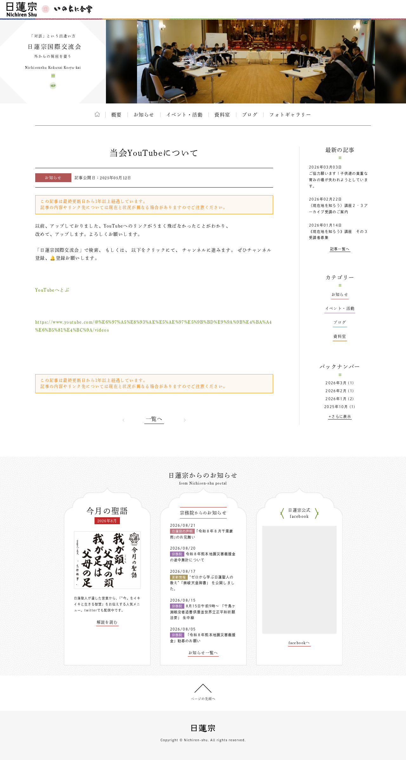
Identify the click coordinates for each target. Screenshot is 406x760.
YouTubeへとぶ (52, 290)
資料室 (222, 114)
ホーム (97, 114)
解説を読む (107, 622)
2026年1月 (336, 398)
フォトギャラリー (290, 114)
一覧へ (154, 418)
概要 (116, 114)
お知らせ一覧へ (203, 653)
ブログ (250, 114)
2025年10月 (336, 406)
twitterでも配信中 (99, 610)
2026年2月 (336, 391)
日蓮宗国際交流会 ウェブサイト (52, 85)
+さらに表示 (340, 416)
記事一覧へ (340, 249)
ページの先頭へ (203, 698)
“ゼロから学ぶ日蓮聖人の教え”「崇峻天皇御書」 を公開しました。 (202, 583)
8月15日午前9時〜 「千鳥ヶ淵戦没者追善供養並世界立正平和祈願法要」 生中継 (203, 611)
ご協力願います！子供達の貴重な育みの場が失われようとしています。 (338, 180)
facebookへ (299, 642)
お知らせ (144, 114)
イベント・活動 (184, 114)
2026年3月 (336, 383)
